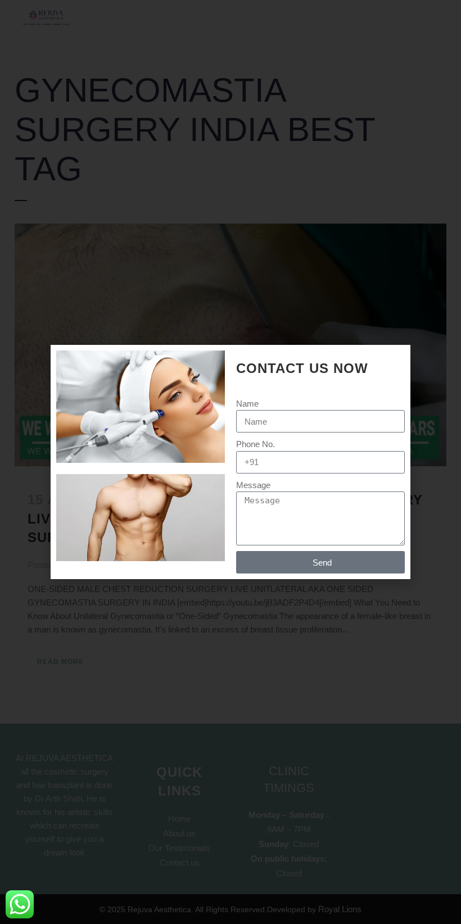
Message (253, 485)
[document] (230, 462)
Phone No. (255, 444)
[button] (395, 360)
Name (247, 403)
